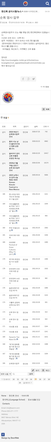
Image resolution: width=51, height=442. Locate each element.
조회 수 (46, 126)
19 (20, 383)
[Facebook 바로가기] (3, 434)
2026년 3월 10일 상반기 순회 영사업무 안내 (14, 166)
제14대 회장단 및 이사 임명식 (14, 261)
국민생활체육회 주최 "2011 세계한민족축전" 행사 (14, 207)
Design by (10, 437)
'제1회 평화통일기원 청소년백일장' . (14, 346)
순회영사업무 (14, 363)
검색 (31, 374)
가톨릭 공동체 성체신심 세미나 (14, 305)
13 (26, 379)
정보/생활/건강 (34, 399)
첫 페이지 (6, 379)
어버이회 (25, 395)
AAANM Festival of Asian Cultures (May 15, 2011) (13, 248)
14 (31, 379)
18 (49, 379)
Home (3, 395)
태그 (47, 370)
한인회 (4, 22)
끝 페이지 (26, 383)
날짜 (36, 126)
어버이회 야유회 (14, 236)
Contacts (6, 403)
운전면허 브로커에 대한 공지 (14, 271)
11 (18, 379)
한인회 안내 (14, 395)
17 (44, 379)
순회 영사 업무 (9, 17)
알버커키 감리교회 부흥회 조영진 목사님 (14, 155)
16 (40, 379)
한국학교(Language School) (13, 399)
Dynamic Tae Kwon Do (14, 338)
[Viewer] (48, 59)
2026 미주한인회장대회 (33, 11)
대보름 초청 (13, 326)
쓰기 (37, 370)
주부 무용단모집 (14, 229)
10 (13, 379)
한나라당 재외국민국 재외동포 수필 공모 (14, 196)
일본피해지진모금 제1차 (14, 289)
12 (22, 379)
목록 (47, 109)
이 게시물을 (45, 87)
